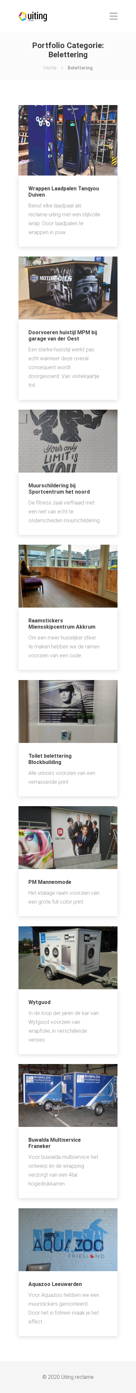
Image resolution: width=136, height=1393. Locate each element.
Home (50, 67)
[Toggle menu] (114, 16)
